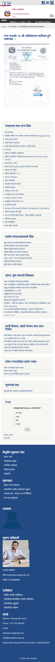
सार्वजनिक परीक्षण (11, 607)
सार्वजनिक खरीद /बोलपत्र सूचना (17, 489)
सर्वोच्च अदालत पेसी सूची (13, 212)
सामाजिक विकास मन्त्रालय (12, 261)
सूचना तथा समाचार (11, 485)
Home (3, 27)
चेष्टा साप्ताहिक (10, 180)
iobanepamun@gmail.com (18, 575)
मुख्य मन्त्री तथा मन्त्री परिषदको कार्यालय (17, 243)
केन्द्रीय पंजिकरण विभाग (13, 184)
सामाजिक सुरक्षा (10, 187)
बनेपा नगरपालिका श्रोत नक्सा (13, 368)
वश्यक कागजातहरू (26, 350)
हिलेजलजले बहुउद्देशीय (11, 300)
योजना (23, 300)
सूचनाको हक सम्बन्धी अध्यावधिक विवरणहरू (18, 391)
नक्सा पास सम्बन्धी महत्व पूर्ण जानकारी (16, 347)
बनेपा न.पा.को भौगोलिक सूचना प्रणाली (16, 374)
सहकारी (7, 473)
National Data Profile (13, 198)
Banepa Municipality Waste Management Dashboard (27, 208)
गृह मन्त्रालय (9, 132)
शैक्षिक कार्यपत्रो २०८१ (12, 173)
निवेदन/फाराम (9, 469)
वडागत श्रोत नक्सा (10, 371)
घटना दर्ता (8, 456)
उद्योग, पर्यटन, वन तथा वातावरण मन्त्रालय (18, 258)
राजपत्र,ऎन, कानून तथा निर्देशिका (18, 493)
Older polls (8, 435)
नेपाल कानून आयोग (11, 139)
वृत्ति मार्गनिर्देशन (10, 222)
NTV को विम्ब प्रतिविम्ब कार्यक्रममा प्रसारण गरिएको (21, 309)
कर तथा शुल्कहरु (11, 498)
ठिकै (17, 420)
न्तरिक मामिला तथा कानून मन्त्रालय (17, 246)
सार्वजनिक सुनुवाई (11, 603)
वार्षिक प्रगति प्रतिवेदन (13, 595)
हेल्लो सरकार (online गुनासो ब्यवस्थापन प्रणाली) (21, 166)
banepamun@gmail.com (13, 633)
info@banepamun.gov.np (13, 638)
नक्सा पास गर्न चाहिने (11, 350)
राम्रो (17, 417)
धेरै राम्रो (19, 413)
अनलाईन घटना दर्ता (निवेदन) (14, 194)
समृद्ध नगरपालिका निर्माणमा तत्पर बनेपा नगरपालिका (20, 288)
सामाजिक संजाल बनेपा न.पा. (14, 201)
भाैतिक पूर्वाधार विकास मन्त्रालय (14, 249)
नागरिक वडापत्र (10, 465)
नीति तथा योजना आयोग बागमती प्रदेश (16, 255)
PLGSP (8, 149)
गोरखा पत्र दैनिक (11, 170)
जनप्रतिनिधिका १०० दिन (12, 291)
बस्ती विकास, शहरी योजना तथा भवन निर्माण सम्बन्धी (21, 335)
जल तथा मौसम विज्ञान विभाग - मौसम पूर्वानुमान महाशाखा (23, 215)
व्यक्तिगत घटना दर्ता (11, 191)
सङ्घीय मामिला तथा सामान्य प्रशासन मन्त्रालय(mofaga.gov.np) (27, 136)
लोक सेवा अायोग (11, 163)
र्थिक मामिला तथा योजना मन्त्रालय (17, 252)
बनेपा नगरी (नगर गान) (11, 297)
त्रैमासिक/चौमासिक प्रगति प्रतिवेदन (19, 599)
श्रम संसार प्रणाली (11, 225)
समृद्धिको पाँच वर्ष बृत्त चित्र (13, 294)
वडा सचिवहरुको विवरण (40, 22)
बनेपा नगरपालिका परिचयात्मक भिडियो (16, 281)
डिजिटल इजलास (10, 219)
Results (7, 438)
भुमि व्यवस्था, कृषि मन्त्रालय (13, 264)
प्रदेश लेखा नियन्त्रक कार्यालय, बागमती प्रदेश (20, 146)
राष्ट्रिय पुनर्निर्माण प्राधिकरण (14, 153)
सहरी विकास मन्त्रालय (12, 143)
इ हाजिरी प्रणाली (10, 205)
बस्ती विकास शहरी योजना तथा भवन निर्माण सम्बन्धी (21, 341)
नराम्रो (18, 424)
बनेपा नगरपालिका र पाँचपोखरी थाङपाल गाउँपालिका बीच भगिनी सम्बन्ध (27, 284)
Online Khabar (11, 177)
